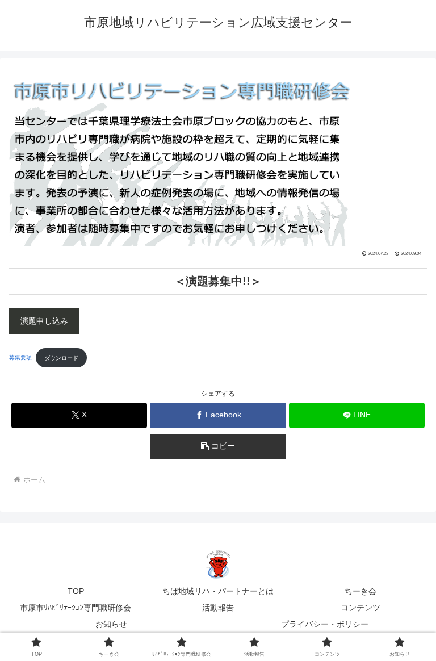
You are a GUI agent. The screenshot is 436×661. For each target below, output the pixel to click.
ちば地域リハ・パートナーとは (218, 591)
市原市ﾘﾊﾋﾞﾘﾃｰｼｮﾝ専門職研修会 (75, 607)
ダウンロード (61, 358)
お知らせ (111, 624)
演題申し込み (44, 321)
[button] (218, 446)
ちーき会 (360, 591)
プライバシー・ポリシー (324, 624)
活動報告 (218, 607)
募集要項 (20, 358)
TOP (76, 591)
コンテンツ (360, 607)
